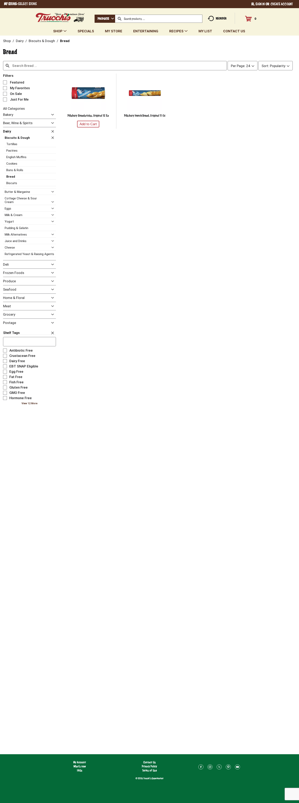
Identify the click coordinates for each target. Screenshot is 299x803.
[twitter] (219, 767)
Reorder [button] (221, 18)
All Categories (14, 108)
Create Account (282, 4)
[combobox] (105, 19)
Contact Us (149, 762)
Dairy (20, 41)
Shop (7, 41)
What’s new (79, 766)
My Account (79, 762)
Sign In (260, 4)
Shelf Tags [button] (11, 333)
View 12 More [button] (29, 403)
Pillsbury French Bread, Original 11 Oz (144, 115)
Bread (65, 41)
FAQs (79, 770)
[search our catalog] (119, 19)
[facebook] (200, 767)
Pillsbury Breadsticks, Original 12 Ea (88, 115)
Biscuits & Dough (42, 41)
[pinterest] (228, 767)
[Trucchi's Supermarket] (60, 16)
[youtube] (237, 767)
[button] (51, 115)
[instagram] (210, 767)
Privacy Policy (149, 766)
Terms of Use (149, 770)
